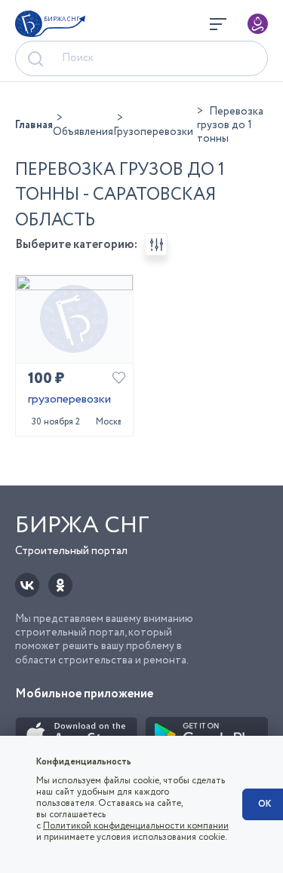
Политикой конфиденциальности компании (136, 825)
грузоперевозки (69, 400)
